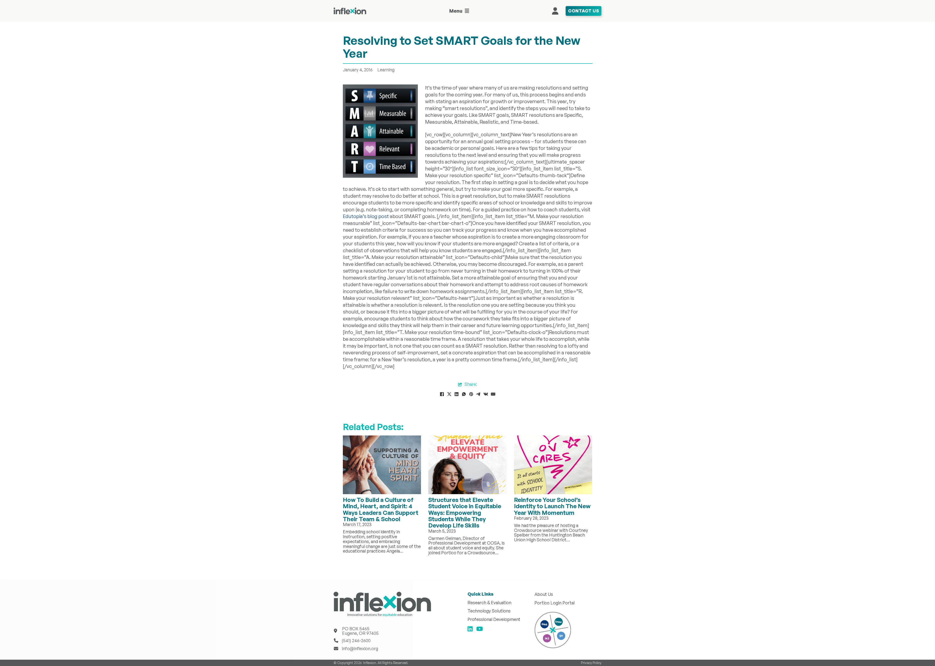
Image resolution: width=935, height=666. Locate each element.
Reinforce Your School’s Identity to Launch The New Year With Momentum (552, 506)
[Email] (493, 394)
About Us (543, 594)
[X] (449, 394)
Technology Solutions (489, 611)
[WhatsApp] (464, 394)
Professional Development (494, 619)
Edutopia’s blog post (366, 216)
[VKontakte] (485, 394)
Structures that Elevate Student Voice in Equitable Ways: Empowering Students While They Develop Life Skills (464, 512)
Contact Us (583, 10)
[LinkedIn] (456, 394)
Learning (385, 69)
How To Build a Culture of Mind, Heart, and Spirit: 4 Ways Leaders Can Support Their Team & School (380, 509)
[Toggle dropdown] (467, 11)
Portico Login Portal (554, 603)
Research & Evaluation (489, 602)
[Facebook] (442, 394)
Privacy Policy (591, 663)
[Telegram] (478, 394)
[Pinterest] (471, 394)
